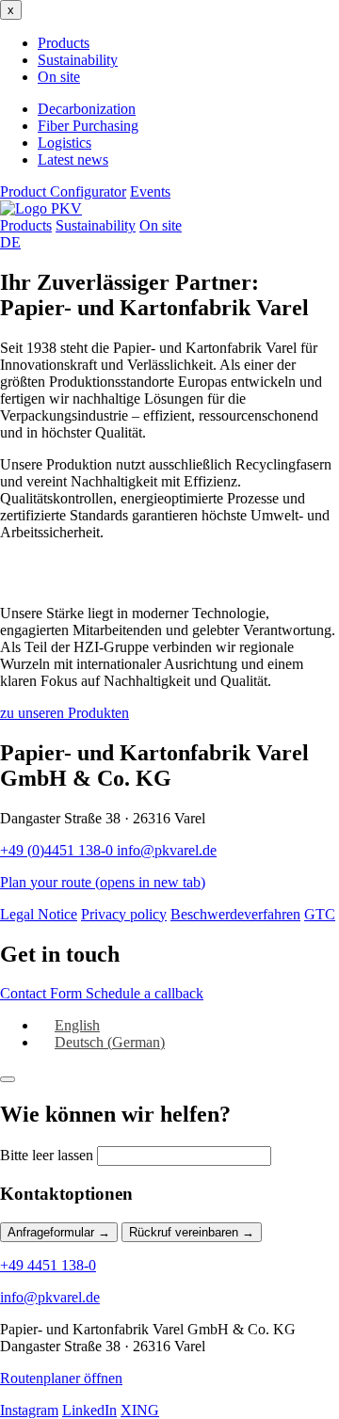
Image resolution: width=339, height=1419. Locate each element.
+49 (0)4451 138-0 (58, 850)
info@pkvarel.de (167, 850)
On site (59, 77)
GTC (319, 914)
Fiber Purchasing (88, 126)
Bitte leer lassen (46, 1155)
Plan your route (102, 882)
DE (10, 242)
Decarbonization (87, 109)
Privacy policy (124, 914)
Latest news (73, 159)
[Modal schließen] (7, 1079)
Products (63, 43)
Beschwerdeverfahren (235, 914)
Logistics (64, 143)
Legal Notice (38, 914)
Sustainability (78, 60)
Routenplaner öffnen (61, 1378)
